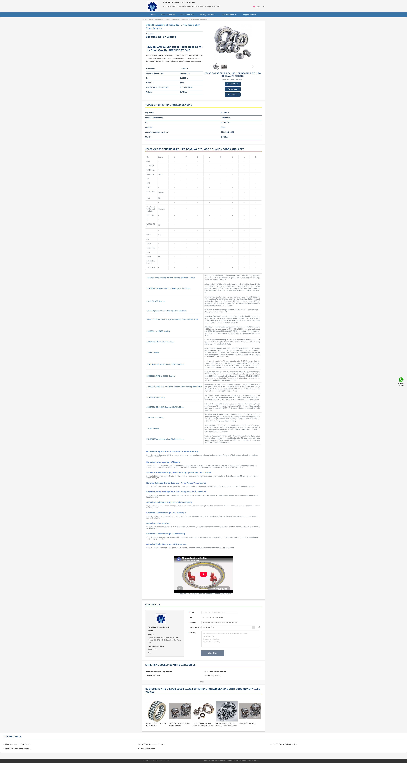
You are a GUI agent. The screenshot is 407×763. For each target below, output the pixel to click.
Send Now (212, 653)
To (191, 617)
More (202, 682)
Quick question (195, 627)
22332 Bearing (152, 353)
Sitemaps (170, 761)
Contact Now (232, 84)
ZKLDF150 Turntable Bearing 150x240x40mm (165, 439)
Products (151, 19)
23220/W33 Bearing (154, 418)
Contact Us (154, 761)
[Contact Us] (401, 381)
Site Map (163, 761)
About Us (146, 761)
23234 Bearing (152, 429)
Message (193, 632)
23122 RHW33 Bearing (155, 301)
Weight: (149, 92)
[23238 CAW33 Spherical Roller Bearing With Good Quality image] (233, 43)
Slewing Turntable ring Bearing (209, 15)
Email (191, 613)
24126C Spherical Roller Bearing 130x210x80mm (166, 311)
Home (153, 15)
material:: (150, 83)
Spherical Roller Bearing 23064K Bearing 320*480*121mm (170, 278)
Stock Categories (168, 15)
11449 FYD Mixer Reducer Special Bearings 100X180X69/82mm (172, 319)
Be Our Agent (232, 94)
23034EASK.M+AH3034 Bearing (159, 342)
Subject (192, 622)
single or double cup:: (155, 73)
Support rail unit (249, 15)
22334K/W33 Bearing (155, 397)
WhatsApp (232, 89)
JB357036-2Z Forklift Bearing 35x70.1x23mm (165, 407)
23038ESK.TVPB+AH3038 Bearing (160, 376)
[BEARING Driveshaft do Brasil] (152, 6)
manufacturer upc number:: (157, 87)
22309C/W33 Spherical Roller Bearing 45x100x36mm (168, 288)
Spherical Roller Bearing (231, 15)
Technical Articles (187, 15)
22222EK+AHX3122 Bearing (158, 331)
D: (147, 78)
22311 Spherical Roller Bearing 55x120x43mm (165, 364)
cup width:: (150, 69)
